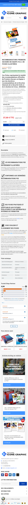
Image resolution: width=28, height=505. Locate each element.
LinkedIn (13, 474)
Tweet (14, 130)
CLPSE (18, 218)
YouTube (6, 474)
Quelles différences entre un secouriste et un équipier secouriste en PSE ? (13, 379)
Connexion (23, 8)
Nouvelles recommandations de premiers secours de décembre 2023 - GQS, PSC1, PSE (13, 437)
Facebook (2, 474)
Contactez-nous (23, 1)
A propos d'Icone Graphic (14, 1)
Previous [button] (2, 340)
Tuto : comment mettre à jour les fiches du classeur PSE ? (12, 408)
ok (23, 483)
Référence (4, 68)
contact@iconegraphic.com (11, 468)
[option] (7, 342)
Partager (6, 130)
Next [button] (26, 340)
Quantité (5, 121)
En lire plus (7, 384)
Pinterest (22, 130)
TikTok (17, 474)
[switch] (3, 503)
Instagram (10, 474)
